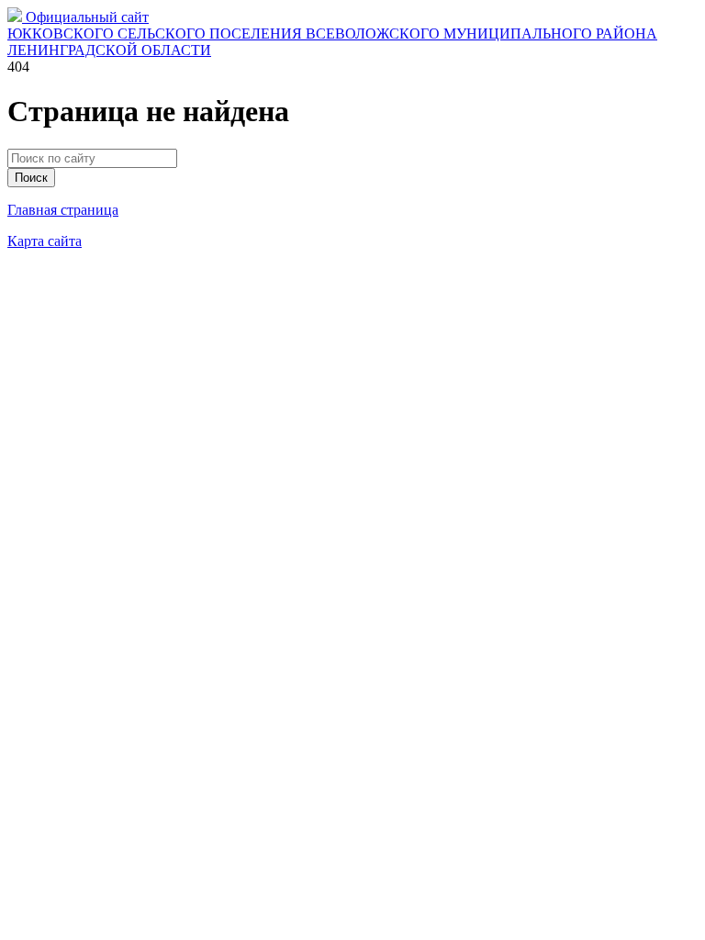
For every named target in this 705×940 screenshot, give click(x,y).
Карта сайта (44, 241)
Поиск (31, 178)
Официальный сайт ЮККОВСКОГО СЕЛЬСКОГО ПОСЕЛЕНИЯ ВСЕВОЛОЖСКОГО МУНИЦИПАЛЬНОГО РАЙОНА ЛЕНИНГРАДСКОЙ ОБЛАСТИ (332, 33)
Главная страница (62, 210)
